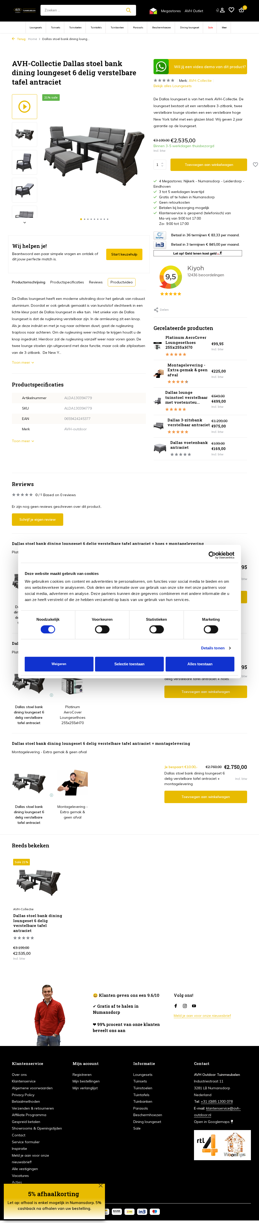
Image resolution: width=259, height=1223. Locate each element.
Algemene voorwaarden (32, 1088)
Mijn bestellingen (86, 1081)
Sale (210, 27)
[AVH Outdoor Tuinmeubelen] (24, 10)
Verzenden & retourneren (33, 1108)
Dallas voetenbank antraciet (189, 445)
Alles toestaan (199, 664)
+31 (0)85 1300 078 (217, 1101)
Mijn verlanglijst (85, 1088)
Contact (18, 1135)
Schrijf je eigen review (37, 519)
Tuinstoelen (75, 27)
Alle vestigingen (25, 1169)
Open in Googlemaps (212, 1121)
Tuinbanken (117, 27)
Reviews (96, 282)
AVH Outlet (194, 11)
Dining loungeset (189, 27)
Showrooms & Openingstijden (37, 1128)
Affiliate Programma (29, 1115)
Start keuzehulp (124, 254)
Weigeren (59, 664)
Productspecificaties (67, 282)
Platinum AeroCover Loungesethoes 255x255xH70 (185, 342)
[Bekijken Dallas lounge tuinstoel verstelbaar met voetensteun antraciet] (157, 401)
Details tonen (213, 648)
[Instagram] (185, 1006)
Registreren (82, 1074)
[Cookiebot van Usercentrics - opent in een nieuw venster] (212, 555)
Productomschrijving (28, 282)
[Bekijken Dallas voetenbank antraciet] (160, 448)
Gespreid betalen (26, 1121)
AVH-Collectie (200, 80)
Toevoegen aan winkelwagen (209, 164)
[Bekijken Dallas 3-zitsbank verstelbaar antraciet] (159, 426)
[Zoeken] (128, 10)
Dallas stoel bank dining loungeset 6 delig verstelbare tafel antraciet (37, 923)
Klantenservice (24, 1081)
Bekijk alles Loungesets (173, 86)
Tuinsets (55, 27)
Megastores (171, 11)
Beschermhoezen (161, 27)
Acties (17, 1182)
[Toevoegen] (55, 958)
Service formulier (26, 1142)
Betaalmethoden (26, 1101)
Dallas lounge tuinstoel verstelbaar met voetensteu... (186, 397)
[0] (240, 10)
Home (32, 39)
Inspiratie (19, 1148)
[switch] (102, 629)
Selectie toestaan (129, 664)
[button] (81, 219)
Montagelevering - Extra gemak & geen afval (187, 369)
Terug (21, 39)
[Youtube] (194, 1006)
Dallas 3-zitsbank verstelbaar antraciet (188, 422)
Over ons (19, 1074)
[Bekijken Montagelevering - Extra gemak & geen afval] (159, 373)
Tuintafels (96, 27)
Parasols (138, 27)
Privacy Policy (23, 1095)
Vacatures (20, 1175)
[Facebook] (176, 1006)
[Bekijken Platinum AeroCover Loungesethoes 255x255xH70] (158, 346)
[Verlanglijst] (231, 10)
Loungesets (36, 27)
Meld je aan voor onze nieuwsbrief (202, 1015)
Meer (224, 27)
